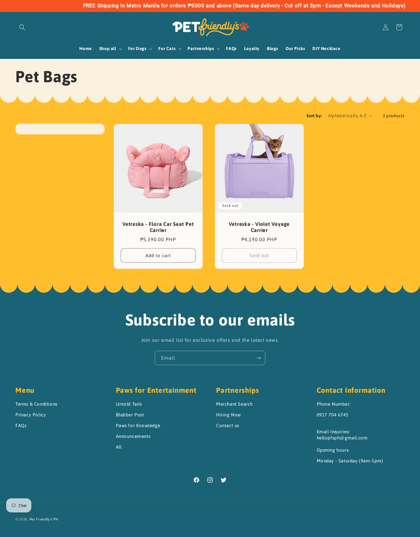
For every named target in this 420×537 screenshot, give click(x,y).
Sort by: (314, 115)
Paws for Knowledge (138, 425)
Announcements (133, 436)
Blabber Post (130, 414)
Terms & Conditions (36, 404)
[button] (22, 27)
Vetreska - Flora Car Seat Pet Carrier (158, 227)
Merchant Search (234, 404)
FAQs (20, 425)
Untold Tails (129, 404)
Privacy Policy (30, 414)
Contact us (227, 425)
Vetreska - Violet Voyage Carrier (259, 227)
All (119, 447)
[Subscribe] (258, 358)
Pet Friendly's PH (44, 519)
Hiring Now (228, 414)
